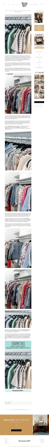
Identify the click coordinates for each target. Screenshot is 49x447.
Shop (13, 4)
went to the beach (10, 126)
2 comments (8, 401)
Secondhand (39, 67)
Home (5, 4)
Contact (33, 4)
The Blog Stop (38, 446)
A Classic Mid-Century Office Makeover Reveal (16, 409)
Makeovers (36, 4)
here (6, 397)
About (41, 4)
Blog (9, 4)
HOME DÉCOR (39, 57)
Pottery (18, 4)
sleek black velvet (26, 329)
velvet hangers (17, 127)
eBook (30, 4)
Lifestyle (39, 62)
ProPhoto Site (22, 446)
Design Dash (12, 394)
